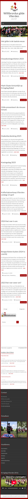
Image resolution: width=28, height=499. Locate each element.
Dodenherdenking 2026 (6, 376)
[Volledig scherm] (25, 488)
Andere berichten (7, 352)
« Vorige (5, 309)
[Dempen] (22, 488)
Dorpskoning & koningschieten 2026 (8, 366)
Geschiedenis (4, 448)
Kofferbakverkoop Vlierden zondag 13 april (12, 193)
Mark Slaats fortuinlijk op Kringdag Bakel (11, 86)
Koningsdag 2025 (8, 162)
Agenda (3, 458)
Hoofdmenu (5, 444)
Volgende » (22, 309)
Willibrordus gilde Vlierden (14, 15)
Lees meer (21, 73)
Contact (4, 392)
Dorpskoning (15, 76)
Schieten (3, 455)
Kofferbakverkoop (5, 460)
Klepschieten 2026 (4, 355)
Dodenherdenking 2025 (11, 136)
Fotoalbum (5, 416)
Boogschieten (6, 275)
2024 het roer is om (9, 221)
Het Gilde (3, 451)
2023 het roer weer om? (11, 282)
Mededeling (15, 51)
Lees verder (23, 51)
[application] (14, 482)
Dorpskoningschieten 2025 (12, 59)
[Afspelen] (3, 488)
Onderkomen (4, 453)
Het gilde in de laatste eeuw (13, 41)
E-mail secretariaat (5, 406)
